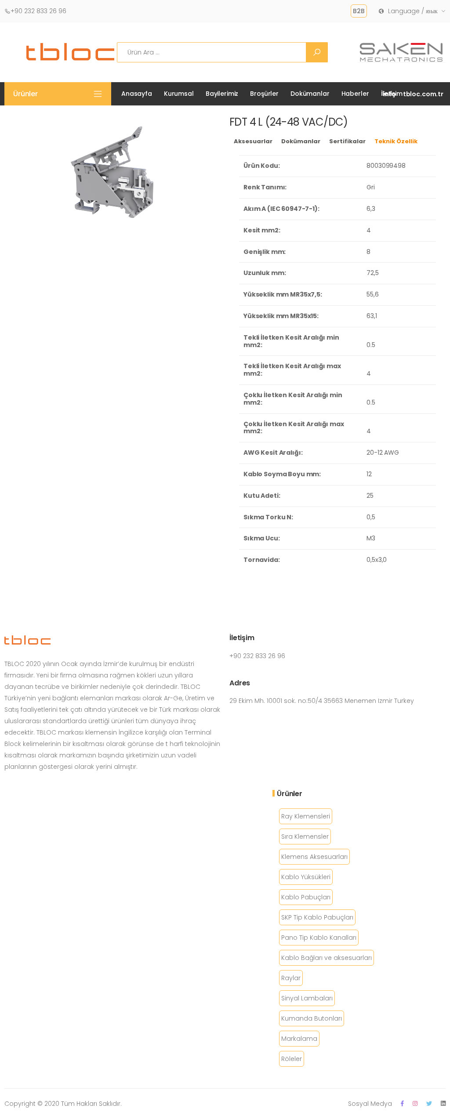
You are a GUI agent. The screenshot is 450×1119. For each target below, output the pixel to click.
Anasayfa (136, 93)
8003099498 (386, 165)
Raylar (291, 978)
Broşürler (264, 93)
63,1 (372, 315)
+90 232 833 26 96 (38, 11)
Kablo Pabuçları (305, 897)
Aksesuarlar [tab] (253, 141)
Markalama (299, 1038)
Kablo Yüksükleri (305, 877)
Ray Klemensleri (305, 816)
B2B (359, 11)
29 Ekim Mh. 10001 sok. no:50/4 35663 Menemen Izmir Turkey (321, 700)
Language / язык (413, 11)
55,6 (372, 294)
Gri (371, 187)
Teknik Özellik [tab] (395, 141)
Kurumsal (179, 93)
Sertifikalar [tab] (347, 141)
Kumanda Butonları (311, 1018)
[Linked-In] (443, 1103)
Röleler (291, 1058)
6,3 (371, 208)
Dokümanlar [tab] (300, 141)
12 (369, 474)
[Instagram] (415, 1103)
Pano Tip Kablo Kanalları (318, 937)
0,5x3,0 (377, 559)
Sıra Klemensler (305, 836)
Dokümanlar (310, 93)
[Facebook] (402, 1103)
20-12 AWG (383, 452)
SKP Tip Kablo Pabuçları (317, 917)
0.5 (371, 344)
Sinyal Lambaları (307, 998)
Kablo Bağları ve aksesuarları (326, 957)
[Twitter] (429, 1103)
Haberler (355, 93)
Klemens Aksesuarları (314, 856)
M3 (371, 538)
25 (370, 495)
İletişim (392, 93)
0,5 (371, 517)
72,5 (372, 272)
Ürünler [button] (25, 94)
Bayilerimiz (222, 93)
